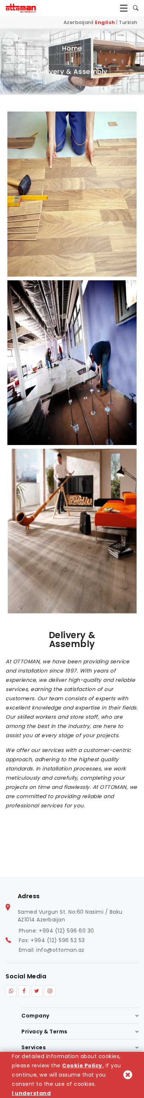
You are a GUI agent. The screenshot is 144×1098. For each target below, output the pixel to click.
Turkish (128, 22)
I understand (31, 1093)
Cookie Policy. (83, 1065)
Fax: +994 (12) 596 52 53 (52, 940)
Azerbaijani (78, 22)
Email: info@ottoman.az (52, 950)
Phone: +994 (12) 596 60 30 (56, 930)
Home (72, 48)
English (105, 22)
